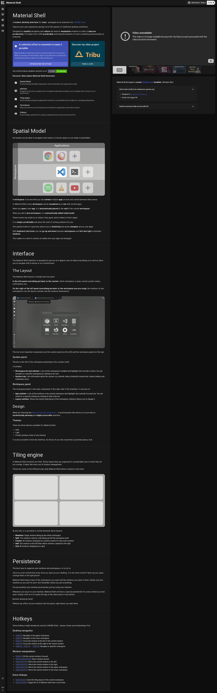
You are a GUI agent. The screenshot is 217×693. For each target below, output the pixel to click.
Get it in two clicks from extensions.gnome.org (136, 89)
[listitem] (59, 82)
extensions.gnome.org (139, 94)
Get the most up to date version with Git (133, 106)
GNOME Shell (79, 22)
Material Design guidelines (44, 413)
